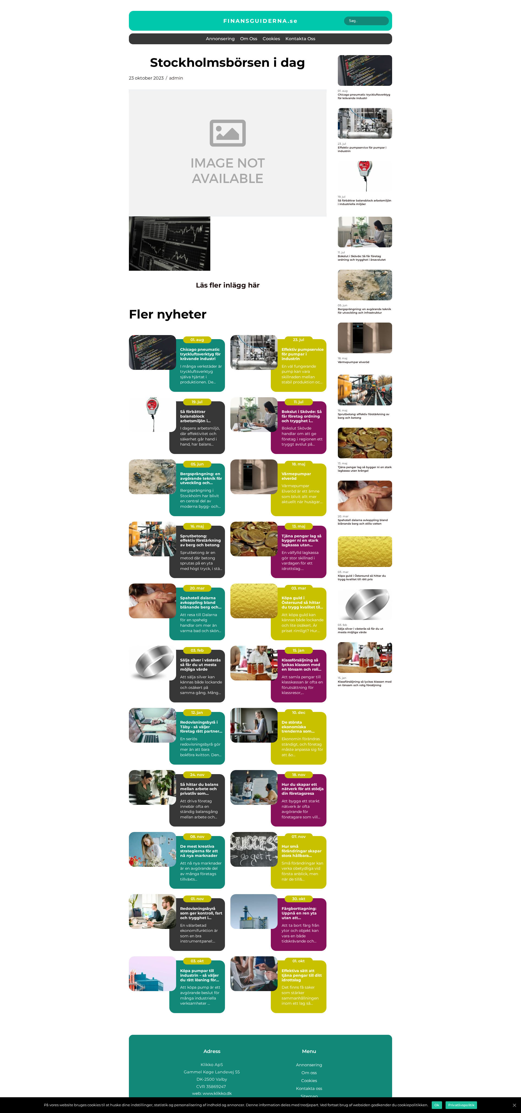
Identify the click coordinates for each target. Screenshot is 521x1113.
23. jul (298, 339)
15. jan (298, 650)
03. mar (298, 588)
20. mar (197, 588)
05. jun (197, 464)
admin (176, 78)
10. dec (298, 712)
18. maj (298, 464)
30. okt (298, 898)
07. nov (299, 836)
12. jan (197, 712)
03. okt (197, 960)
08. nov (197, 836)
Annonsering (220, 38)
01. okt (299, 960)
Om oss (248, 38)
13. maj (298, 526)
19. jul (197, 401)
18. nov (298, 774)
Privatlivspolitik (461, 1105)
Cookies (271, 38)
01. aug (197, 339)
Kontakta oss (300, 38)
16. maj (197, 526)
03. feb (197, 650)
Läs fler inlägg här (228, 285)
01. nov (197, 898)
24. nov (197, 774)
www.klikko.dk (217, 1093)
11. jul (298, 401)
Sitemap (309, 1096)
